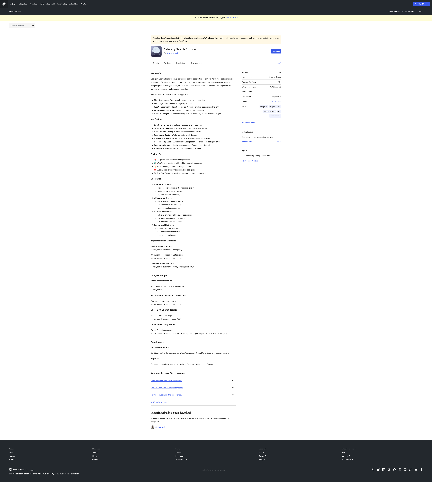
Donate (262, 456)
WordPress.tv (181, 459)
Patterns (95, 459)
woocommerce (275, 116)
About (11, 449)
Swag (262, 459)
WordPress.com (349, 449)
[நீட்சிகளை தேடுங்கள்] (33, 25)
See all (278, 142)
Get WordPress (421, 4)
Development (196, 63)
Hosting (12, 456)
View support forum (250, 161)
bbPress (346, 456)
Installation (180, 63)
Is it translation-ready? (160, 402)
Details (156, 63)
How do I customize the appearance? (166, 395)
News (11, 452)
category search (274, 107)
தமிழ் (32, 470)
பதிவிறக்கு (276, 51)
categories (264, 107)
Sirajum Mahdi (172, 53)
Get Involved (263, 449)
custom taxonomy (270, 111)
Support (179, 452)
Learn (178, 449)
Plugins (95, 456)
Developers (180, 456)
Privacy (12, 459)
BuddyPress (347, 459)
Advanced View (248, 122)
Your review (247, 142)
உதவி (279, 63)
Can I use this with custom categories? (167, 388)
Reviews (167, 63)
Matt (344, 452)
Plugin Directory (15, 11)
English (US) (276, 101)
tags (278, 111)
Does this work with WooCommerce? (166, 381)
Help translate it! (232, 18)
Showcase (96, 449)
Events (261, 452)
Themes (95, 452)
